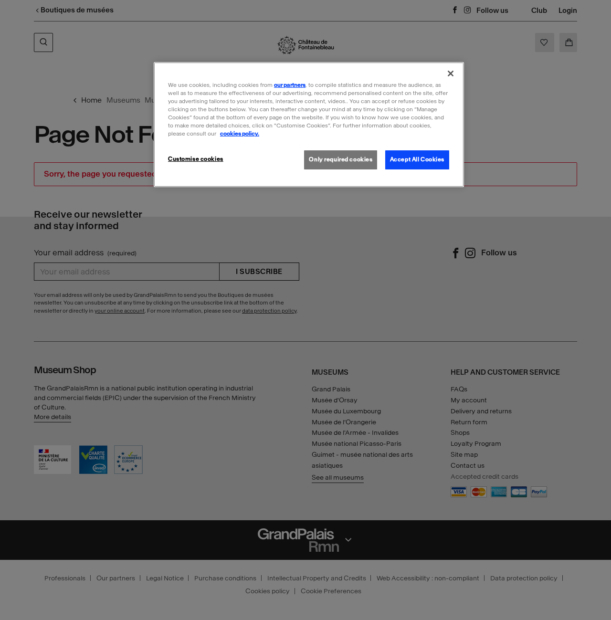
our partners (290, 85)
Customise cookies (195, 159)
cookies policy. (239, 134)
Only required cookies (340, 159)
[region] (309, 124)
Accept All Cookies (417, 159)
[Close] (450, 73)
